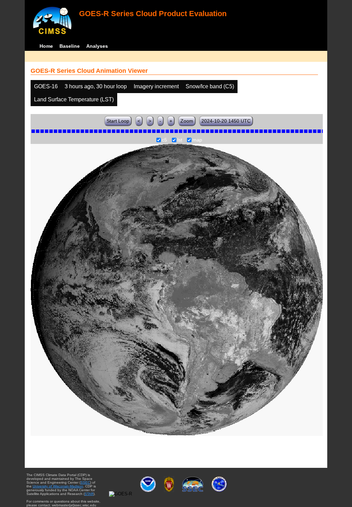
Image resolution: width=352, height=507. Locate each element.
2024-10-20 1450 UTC (226, 121)
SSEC (85, 482)
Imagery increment (156, 86)
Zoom (186, 121)
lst (179, 140)
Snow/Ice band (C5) (210, 86)
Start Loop (118, 121)
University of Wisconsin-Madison (58, 486)
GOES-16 (46, 86)
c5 (164, 140)
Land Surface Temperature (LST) (74, 99)
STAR (89, 494)
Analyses (97, 46)
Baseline (69, 46)
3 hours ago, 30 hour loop (96, 86)
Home (46, 46)
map (197, 140)
